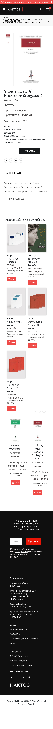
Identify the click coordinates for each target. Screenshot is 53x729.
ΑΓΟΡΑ (32, 151)
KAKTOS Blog (15, 634)
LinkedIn (16, 160)
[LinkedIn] (23, 677)
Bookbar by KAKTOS (18, 629)
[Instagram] (17, 677)
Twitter (11, 160)
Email (21, 160)
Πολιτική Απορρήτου (19, 660)
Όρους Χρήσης (21, 552)
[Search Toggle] (42, 9)
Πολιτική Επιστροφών (19, 656)
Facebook (6, 160)
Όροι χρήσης (15, 651)
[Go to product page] (16, 238)
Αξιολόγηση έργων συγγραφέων (24, 638)
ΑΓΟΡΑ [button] (13, 279)
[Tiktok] (29, 677)
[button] (5, 9)
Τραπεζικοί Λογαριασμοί (21, 665)
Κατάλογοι (14, 643)
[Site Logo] (15, 9)
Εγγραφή (33, 541)
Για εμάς (13, 625)
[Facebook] (12, 677)
